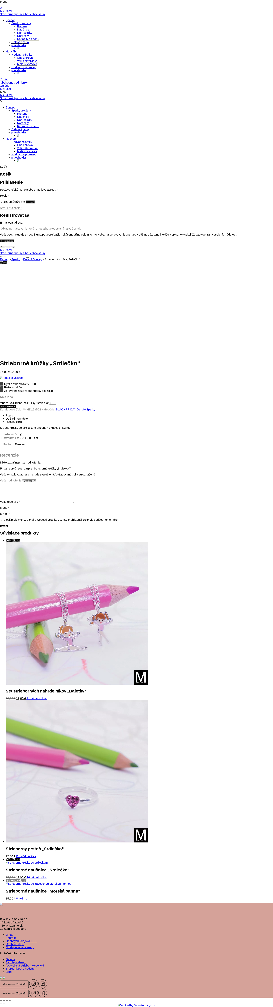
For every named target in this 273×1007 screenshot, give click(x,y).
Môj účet (5, 88)
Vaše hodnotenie (11, 480)
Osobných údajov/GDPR (21, 941)
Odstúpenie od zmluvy (20, 947)
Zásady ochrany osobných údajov (213, 234)
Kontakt (11, 937)
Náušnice (23, 29)
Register (4, 247)
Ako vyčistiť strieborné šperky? (25, 965)
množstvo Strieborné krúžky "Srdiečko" (24, 402)
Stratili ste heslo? (11, 207)
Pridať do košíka (8, 406)
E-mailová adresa (12, 222)
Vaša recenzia (10, 501)
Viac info (21, 898)
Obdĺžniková (25, 57)
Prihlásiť (30, 202)
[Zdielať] (4, 1000)
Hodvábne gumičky (23, 67)
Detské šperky (20, 42)
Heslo (4, 195)
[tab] (139, 415)
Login (12, 247)
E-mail (5, 513)
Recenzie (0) (14, 421)
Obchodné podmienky (14, 82)
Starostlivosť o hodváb (20, 968)
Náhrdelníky (24, 32)
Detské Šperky (32, 259)
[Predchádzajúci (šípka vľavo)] (1, 1003)
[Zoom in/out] (10, 1000)
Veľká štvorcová (27, 60)
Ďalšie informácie (17, 418)
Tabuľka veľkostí (13, 377)
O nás (4, 79)
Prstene (22, 26)
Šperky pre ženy (21, 23)
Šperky (10, 20)
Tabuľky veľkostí (16, 962)
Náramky (23, 35)
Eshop (4, 259)
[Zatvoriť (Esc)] (1, 1000)
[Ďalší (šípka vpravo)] (4, 1003)
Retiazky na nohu (28, 38)
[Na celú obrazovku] (7, 1000)
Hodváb (11, 51)
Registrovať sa (7, 241)
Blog (9, 971)
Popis (9, 415)
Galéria (4, 85)
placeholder (18, 45)
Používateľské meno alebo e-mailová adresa (29, 189)
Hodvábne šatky (21, 54)
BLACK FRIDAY (65, 409)
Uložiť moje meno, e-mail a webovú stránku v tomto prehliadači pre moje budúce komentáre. (60, 519)
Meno (4, 507)
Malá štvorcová (27, 64)
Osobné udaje (15, 944)
